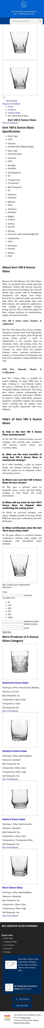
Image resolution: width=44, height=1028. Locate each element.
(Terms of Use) (26, 1018)
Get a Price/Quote (10, 122)
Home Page (8, 938)
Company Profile (10, 942)
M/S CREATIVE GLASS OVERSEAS (24, 12)
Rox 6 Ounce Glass (12, 887)
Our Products (9, 945)
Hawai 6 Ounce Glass (13, 819)
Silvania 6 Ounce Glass (14, 751)
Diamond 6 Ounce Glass (15, 682)
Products (12, 109)
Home (10, 106)
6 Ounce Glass (14, 112)
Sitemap (7, 952)
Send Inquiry (11, 100)
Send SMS (24, 1005)
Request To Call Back (11, 104)
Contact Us (8, 948)
